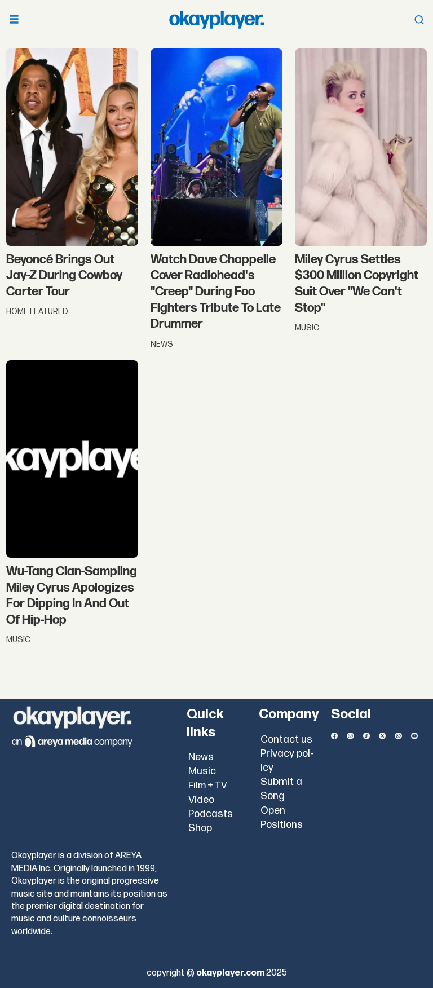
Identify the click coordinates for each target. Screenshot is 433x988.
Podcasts (210, 814)
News (201, 757)
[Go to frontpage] (216, 20)
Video (201, 800)
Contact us (286, 740)
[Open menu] (14, 20)
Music (202, 771)
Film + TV (207, 785)
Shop (200, 828)
